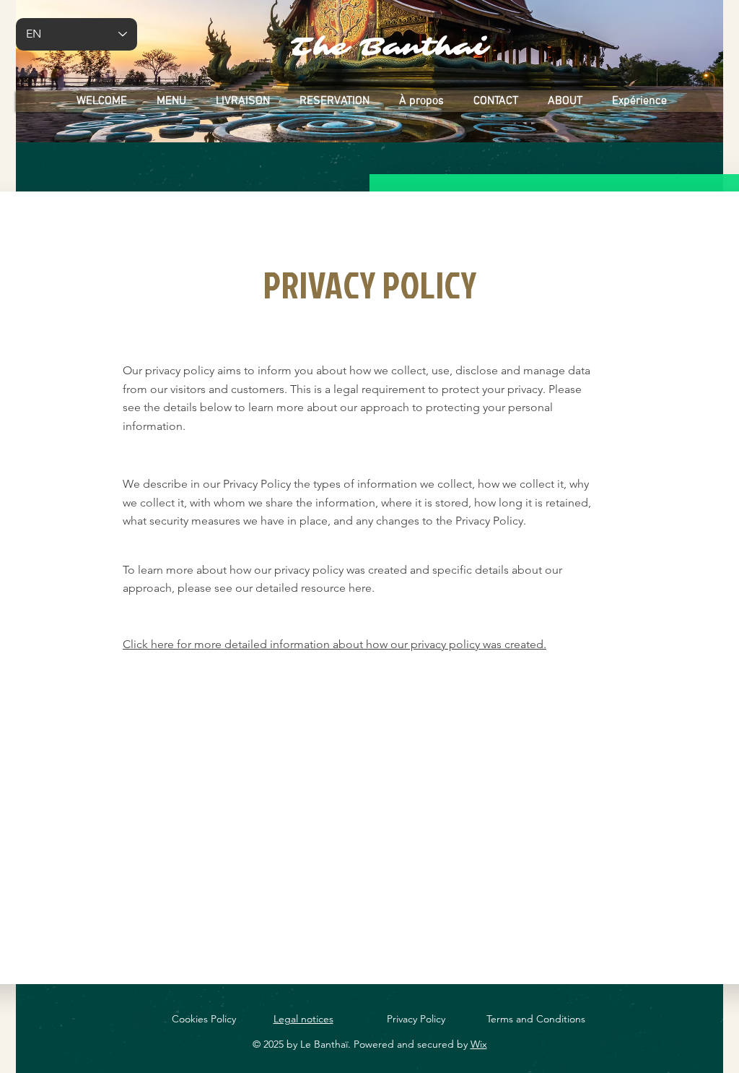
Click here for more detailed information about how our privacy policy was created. (334, 644)
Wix (479, 1044)
